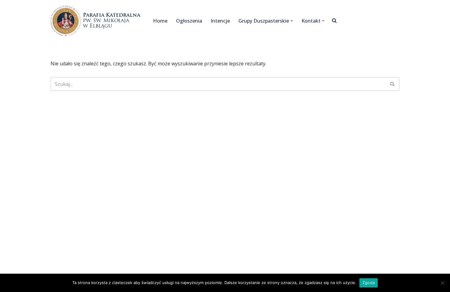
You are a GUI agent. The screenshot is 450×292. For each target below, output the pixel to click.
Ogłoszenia (189, 20)
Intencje (220, 20)
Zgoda (368, 282)
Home (160, 20)
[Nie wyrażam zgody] (442, 283)
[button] (292, 21)
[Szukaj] (392, 84)
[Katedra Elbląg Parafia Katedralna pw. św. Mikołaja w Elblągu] (97, 20)
